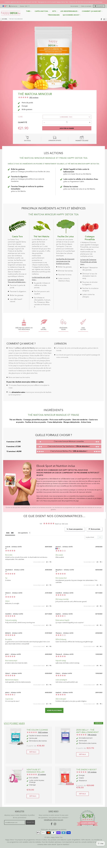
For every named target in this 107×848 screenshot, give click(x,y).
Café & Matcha (41, 7)
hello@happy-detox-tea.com (53, 816)
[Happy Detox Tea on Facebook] (101, 15)
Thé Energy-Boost (86, 765)
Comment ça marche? (91, 7)
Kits (54, 7)
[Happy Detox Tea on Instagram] (104, 15)
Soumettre (30, 818)
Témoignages (54, 11)
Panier (100, 2)
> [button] (54, 706)
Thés (28, 7)
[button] (47, 558)
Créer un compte (86, 2)
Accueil (4, 15)
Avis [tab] (7, 529)
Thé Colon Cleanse (37, 726)
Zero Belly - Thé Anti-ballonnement (87, 727)
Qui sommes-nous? (71, 11)
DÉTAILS (32, 748)
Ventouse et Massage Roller (35, 766)
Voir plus (98, 719)
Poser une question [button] (76, 525)
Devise (22, 2)
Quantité (22, 118)
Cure (20, 113)
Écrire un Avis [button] (95, 525)
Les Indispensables (68, 7)
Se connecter (74, 2)
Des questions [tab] (23, 529)
